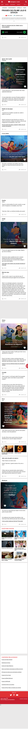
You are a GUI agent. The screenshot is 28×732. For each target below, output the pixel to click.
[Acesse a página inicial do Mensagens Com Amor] (14, 2)
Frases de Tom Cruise (6, 675)
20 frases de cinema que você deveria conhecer (11, 672)
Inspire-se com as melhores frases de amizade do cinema (13, 364)
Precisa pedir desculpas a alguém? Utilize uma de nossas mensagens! (13, 125)
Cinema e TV (19, 7)
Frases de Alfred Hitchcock (7, 678)
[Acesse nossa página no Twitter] (11, 695)
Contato (21, 698)
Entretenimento (12, 7)
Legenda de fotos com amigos (8, 684)
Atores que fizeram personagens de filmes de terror (12, 668)
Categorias (4, 7)
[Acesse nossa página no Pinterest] (14, 695)
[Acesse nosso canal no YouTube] (17, 695)
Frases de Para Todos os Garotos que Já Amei (11, 687)
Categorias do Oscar (6, 662)
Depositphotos (12, 699)
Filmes (24, 7)
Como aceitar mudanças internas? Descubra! (12, 521)
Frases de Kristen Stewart (7, 659)
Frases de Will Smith (6, 681)
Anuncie (25, 698)
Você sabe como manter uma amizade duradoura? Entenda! (13, 264)
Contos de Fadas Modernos (7, 665)
